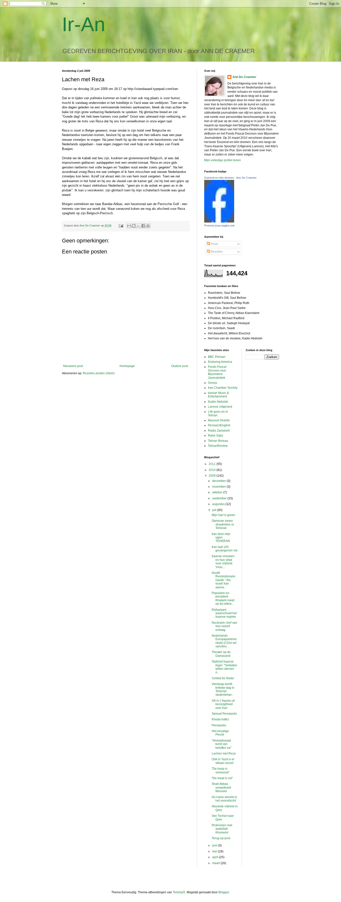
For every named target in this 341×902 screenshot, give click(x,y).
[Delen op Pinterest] (148, 225)
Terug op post (221, 838)
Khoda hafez (220, 719)
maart (216, 863)
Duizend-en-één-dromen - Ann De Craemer (230, 177)
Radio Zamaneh (219, 430)
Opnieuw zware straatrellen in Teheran (223, 524)
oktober (217, 492)
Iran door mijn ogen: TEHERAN (221, 537)
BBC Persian (216, 357)
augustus (218, 504)
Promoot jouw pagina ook (219, 225)
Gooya (212, 382)
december (219, 481)
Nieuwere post (73, 366)
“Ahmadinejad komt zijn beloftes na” (221, 744)
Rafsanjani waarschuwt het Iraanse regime (224, 613)
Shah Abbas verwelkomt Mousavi (221, 787)
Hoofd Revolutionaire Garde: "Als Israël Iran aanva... (223, 580)
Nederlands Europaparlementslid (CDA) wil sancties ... (224, 641)
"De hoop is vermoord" (220, 770)
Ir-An (83, 24)
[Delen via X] (138, 225)
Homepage (127, 366)
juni (215, 845)
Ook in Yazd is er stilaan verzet (223, 760)
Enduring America (220, 362)
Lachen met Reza (224, 753)
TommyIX (179, 892)
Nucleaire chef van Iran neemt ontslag (224, 626)
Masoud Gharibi (219, 420)
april (215, 857)
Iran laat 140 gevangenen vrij (224, 548)
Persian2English (219, 425)
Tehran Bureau (218, 441)
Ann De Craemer (244, 77)
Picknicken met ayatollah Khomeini (222, 829)
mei (215, 851)
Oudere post (179, 366)
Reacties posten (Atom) (99, 373)
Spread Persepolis (224, 713)
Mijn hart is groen (223, 515)
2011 (212, 464)
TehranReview (218, 446)
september (219, 498)
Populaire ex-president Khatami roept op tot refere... (223, 598)
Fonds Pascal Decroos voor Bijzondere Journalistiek (217, 372)
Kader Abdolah (218, 401)
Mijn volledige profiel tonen (222, 160)
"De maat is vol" (222, 778)
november (219, 486)
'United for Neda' (223, 678)
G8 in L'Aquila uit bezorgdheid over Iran (223, 704)
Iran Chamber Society (222, 387)
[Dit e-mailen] (129, 225)
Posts (214, 244)
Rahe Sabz (215, 435)
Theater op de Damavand (221, 653)
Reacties (216, 251)
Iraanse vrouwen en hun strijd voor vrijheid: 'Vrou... (223, 561)
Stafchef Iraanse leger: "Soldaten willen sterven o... (224, 667)
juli (214, 510)
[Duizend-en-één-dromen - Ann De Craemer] (219, 221)
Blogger (223, 892)
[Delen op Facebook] (143, 225)
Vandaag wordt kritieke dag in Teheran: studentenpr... (223, 689)
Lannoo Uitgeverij (220, 406)
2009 (212, 475)
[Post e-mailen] (121, 225)
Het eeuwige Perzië (220, 732)
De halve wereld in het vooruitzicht (224, 798)
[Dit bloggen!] (133, 225)
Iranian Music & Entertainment (218, 394)
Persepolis (219, 725)
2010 (212, 470)
